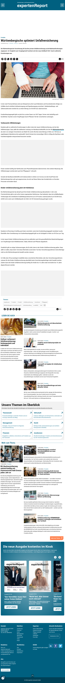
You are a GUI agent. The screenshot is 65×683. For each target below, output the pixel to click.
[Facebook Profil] (55, 646)
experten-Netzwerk (5, 649)
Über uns (3, 647)
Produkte (3, 37)
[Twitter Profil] (60, 646)
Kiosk (35, 649)
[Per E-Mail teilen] (2, 59)
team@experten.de (9, 651)
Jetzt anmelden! (6, 670)
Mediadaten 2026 (54, 636)
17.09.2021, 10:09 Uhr (13, 43)
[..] (44, 305)
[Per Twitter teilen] (17, 59)
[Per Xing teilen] (14, 59)
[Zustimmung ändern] (3, 678)
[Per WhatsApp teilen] (8, 59)
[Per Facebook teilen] (11, 59)
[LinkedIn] (51, 646)
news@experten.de (5, 654)
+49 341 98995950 (7, 632)
